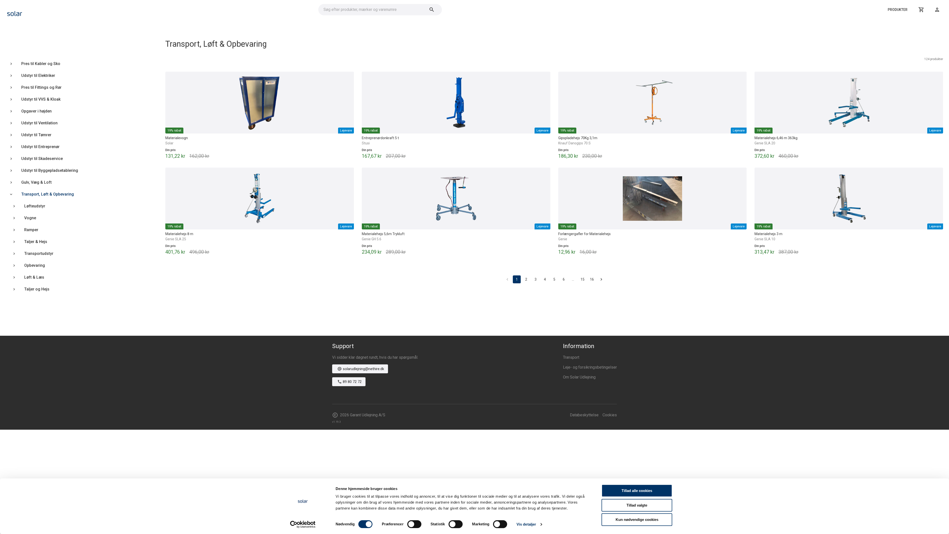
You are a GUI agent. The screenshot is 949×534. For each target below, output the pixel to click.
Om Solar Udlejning (579, 377)
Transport (571, 357)
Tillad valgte (636, 505)
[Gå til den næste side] (601, 279)
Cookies (610, 415)
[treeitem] (76, 64)
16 (592, 279)
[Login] (937, 10)
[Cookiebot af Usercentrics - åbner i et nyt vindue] (302, 524)
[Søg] (432, 10)
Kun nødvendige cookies (637, 519)
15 (582, 279)
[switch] (414, 524)
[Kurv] (921, 10)
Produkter (897, 10)
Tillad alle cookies (637, 491)
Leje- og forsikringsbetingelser (590, 367)
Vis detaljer (526, 524)
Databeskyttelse (584, 415)
